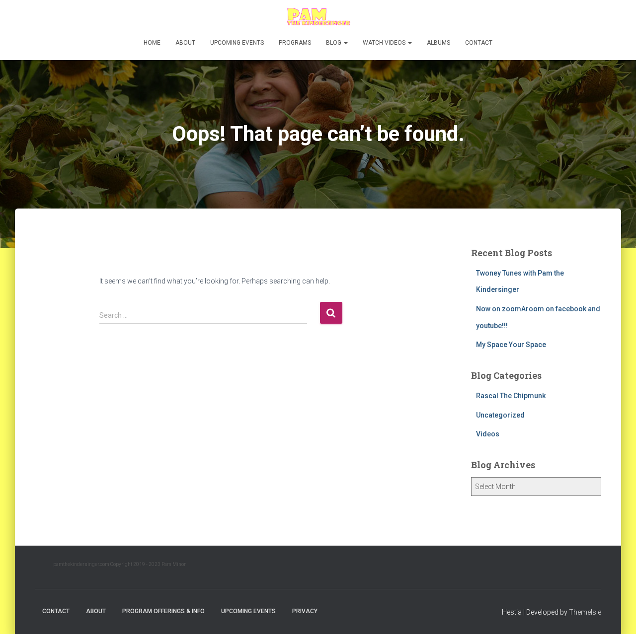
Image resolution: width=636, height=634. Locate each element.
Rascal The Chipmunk (511, 396)
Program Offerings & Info (163, 611)
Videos (487, 434)
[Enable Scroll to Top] (616, 614)
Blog (334, 42)
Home (152, 42)
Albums (438, 42)
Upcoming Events (237, 42)
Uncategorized (500, 415)
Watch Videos (385, 42)
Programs (295, 42)
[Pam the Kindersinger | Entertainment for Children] (317, 17)
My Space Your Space (511, 345)
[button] (345, 42)
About (185, 42)
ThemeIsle (585, 612)
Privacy (305, 611)
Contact (478, 42)
